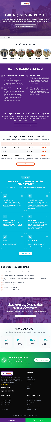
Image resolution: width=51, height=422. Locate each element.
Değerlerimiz (29, 377)
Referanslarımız (30, 381)
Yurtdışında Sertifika (5, 407)
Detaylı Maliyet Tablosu (25, 164)
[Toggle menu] (2, 3)
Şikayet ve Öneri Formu (32, 409)
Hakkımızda (29, 375)
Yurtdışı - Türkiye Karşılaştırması (25, 125)
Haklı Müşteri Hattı (31, 402)
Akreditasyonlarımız (31, 379)
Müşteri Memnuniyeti (31, 398)
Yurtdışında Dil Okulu (6, 398)
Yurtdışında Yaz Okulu (6, 400)
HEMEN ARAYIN (43, 360)
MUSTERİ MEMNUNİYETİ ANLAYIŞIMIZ (25, 316)
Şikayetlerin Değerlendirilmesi (33, 407)
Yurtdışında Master (5, 404)
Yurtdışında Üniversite (6, 402)
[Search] (49, 4)
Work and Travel (4, 409)
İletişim (28, 388)
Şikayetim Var (30, 404)
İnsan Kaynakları (30, 384)
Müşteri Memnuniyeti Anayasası (34, 400)
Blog (28, 386)
